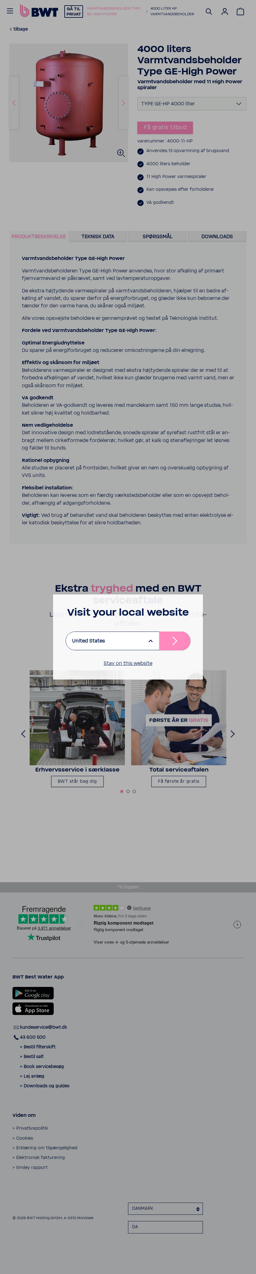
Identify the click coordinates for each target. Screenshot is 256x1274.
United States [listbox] (88, 641)
